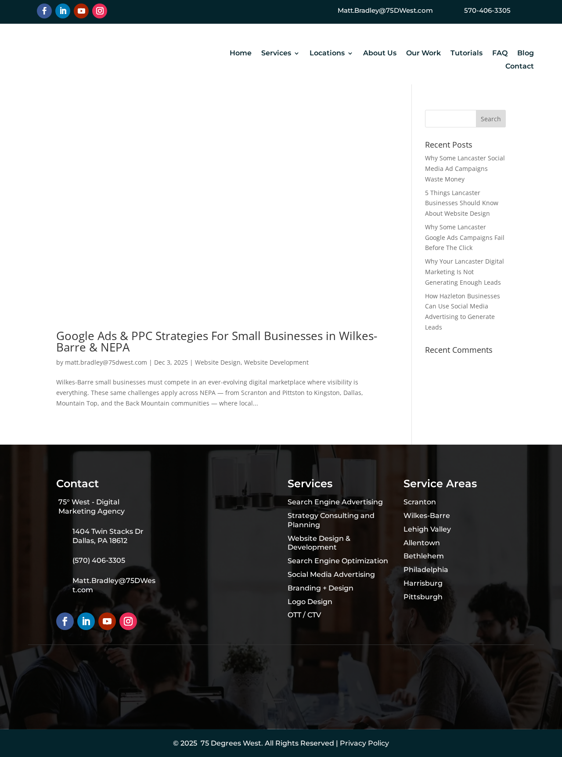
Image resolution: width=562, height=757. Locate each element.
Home (241, 53)
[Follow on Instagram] (99, 11)
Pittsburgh (423, 597)
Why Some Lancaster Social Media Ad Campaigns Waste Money (465, 168)
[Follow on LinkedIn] (62, 11)
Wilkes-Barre (426, 515)
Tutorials (466, 53)
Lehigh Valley (427, 529)
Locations (327, 53)
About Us (379, 53)
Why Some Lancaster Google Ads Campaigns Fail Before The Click (464, 237)
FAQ (500, 53)
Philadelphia (425, 569)
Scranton (419, 502)
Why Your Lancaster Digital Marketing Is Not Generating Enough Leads (464, 271)
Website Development (276, 362)
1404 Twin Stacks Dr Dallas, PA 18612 (108, 536)
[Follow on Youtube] (81, 11)
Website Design (218, 362)
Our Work (423, 53)
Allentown (421, 543)
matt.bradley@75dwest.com (106, 362)
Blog (525, 53)
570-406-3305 (487, 10)
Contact (519, 66)
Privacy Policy (364, 743)
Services (276, 53)
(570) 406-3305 (98, 560)
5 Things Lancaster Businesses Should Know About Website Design (461, 203)
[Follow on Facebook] (44, 11)
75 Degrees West (231, 743)
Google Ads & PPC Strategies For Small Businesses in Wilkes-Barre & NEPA (216, 341)
